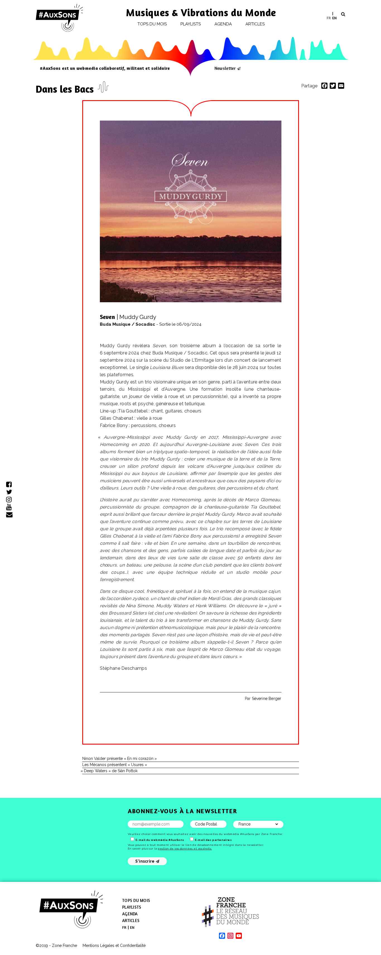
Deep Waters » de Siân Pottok (110, 771)
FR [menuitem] (329, 17)
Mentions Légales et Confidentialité (114, 945)
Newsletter (225, 68)
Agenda (223, 24)
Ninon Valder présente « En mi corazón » (119, 758)
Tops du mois (152, 24)
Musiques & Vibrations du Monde (201, 12)
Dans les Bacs (66, 89)
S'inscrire (145, 861)
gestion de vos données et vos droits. (185, 848)
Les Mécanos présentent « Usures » (114, 764)
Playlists (190, 24)
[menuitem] (329, 17)
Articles (255, 24)
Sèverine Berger (266, 698)
